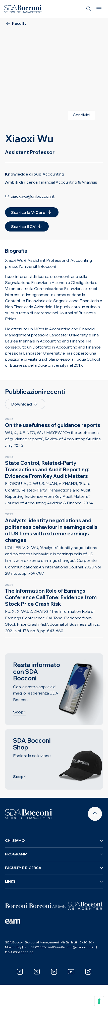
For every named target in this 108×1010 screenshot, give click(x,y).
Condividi (81, 114)
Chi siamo (15, 840)
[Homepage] (28, 814)
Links (10, 881)
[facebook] (20, 972)
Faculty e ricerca (23, 867)
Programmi (16, 854)
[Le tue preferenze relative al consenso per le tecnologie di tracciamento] (99, 1001)
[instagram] (88, 972)
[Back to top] (95, 814)
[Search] (89, 9)
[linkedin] (54, 972)
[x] (37, 972)
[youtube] (71, 972)
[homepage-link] (23, 9)
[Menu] (99, 9)
